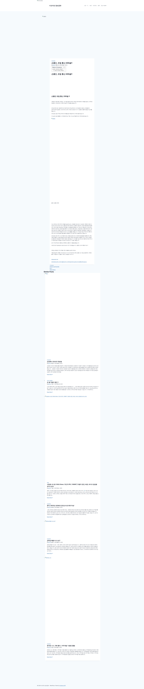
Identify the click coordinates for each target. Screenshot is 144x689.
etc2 (91, 5)
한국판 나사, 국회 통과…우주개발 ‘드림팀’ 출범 (61, 645)
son (56, 261)
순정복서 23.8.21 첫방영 (54, 361)
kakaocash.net (54, 259)
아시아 (66, 261)
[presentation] (72, 315)
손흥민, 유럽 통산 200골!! (58, 69)
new (48, 482)
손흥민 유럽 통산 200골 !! (59, 70)
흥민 (81, 261)
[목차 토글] (63, 67)
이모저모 (95, 5)
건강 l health (103, 5)
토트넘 (73, 261)
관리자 (54, 65)
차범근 (70, 261)
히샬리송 (84, 261)
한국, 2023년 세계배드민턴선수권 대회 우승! (60, 505)
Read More (50, 374)
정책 (99, 5)
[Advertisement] (72, 84)
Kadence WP (63, 685)
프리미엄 (77, 261)
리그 (58, 261)
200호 (53, 261)
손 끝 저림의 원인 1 (52, 382)
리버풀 (61, 261)
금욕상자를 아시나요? (53, 540)
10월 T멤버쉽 (52, 269)
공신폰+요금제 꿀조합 (54, 266)
